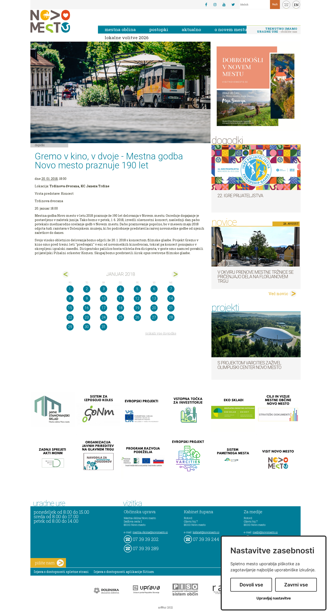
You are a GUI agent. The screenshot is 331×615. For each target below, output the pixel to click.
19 (137, 308)
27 (154, 317)
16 (87, 308)
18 (120, 308)
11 (120, 298)
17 (104, 308)
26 (137, 317)
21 (171, 308)
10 (104, 298)
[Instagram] (215, 4)
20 (154, 308)
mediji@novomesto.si (265, 532)
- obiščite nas (277, 30)
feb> (175, 274)
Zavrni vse (296, 585)
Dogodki (40, 145)
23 (87, 317)
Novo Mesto (60, 21)
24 (104, 317)
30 (87, 327)
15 (70, 308)
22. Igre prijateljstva (240, 195)
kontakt (286, 5)
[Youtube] (224, 4)
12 (137, 298)
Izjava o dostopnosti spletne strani (61, 572)
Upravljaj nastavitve (273, 598)
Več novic (278, 293)
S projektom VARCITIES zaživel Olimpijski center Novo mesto (249, 365)
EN (296, 4)
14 (171, 298)
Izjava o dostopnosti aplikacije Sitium (124, 572)
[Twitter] (233, 4)
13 (154, 298)
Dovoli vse (251, 585)
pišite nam (45, 562)
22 (70, 317)
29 (70, 327)
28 (171, 317)
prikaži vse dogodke (160, 333)
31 (104, 327)
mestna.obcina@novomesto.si (150, 532)
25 (120, 317)
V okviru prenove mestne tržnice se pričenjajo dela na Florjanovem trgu (255, 276)
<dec (65, 274)
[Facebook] (206, 4)
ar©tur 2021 (165, 607)
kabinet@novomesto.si (206, 532)
